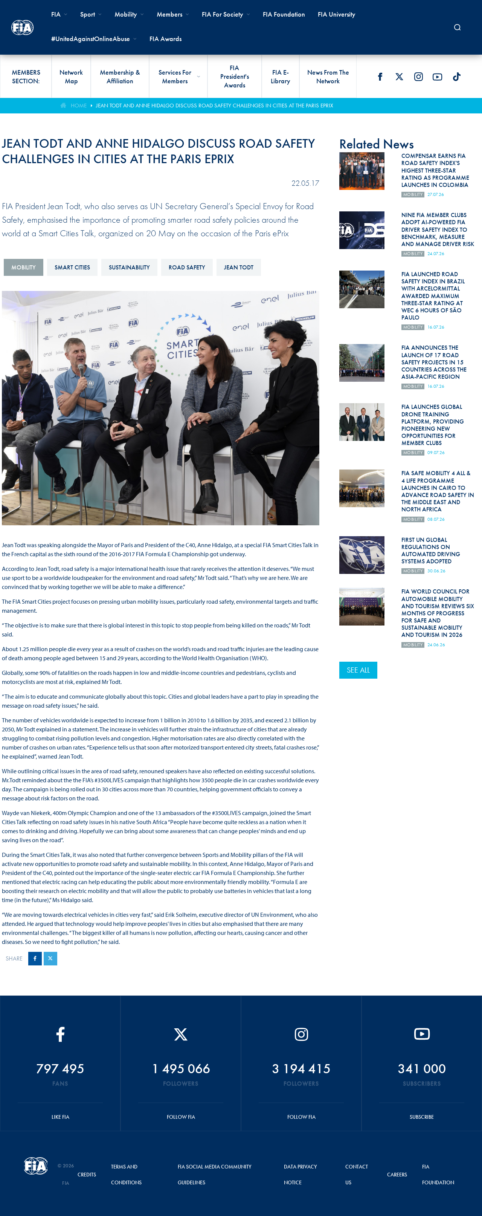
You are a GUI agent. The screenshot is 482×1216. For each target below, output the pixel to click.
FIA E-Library (280, 76)
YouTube (437, 77)
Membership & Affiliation (120, 76)
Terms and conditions (126, 1174)
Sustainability (129, 267)
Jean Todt (238, 267)
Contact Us (356, 1174)
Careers (397, 1174)
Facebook (380, 77)
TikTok (456, 77)
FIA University (336, 14)
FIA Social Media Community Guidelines (215, 1174)
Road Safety (187, 267)
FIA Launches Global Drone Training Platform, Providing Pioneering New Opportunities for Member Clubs (432, 425)
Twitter (399, 77)
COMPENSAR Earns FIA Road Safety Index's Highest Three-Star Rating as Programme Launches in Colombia (435, 170)
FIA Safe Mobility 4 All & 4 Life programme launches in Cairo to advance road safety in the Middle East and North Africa (437, 491)
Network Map (71, 76)
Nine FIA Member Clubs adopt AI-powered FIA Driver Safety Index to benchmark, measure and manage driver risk (437, 229)
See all (358, 670)
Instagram (418, 77)
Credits (87, 1174)
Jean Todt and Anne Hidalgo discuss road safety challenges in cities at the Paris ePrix (214, 105)
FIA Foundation (284, 14)
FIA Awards (165, 38)
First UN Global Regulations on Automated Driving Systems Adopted (430, 551)
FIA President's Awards (234, 76)
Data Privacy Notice (300, 1174)
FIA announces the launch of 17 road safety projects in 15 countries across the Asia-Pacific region (434, 362)
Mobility (125, 14)
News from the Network (328, 76)
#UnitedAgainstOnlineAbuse (90, 38)
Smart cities (72, 267)
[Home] (22, 27)
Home (79, 105)
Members (169, 14)
